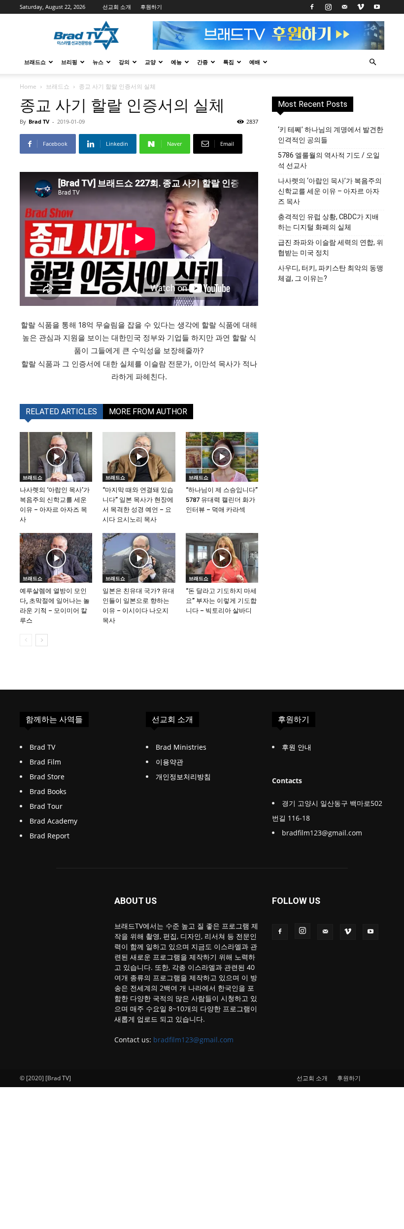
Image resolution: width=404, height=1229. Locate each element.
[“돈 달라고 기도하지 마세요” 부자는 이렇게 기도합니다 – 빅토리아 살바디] (222, 558)
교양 (150, 62)
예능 (176, 62)
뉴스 (98, 62)
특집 (228, 62)
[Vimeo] (360, 7)
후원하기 (151, 6)
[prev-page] (26, 640)
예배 (254, 62)
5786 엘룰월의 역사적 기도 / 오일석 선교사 (329, 160)
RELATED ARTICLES (61, 411)
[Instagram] (328, 7)
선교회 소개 (116, 6)
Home (28, 86)
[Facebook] (311, 7)
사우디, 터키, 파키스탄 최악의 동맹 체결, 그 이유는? (330, 273)
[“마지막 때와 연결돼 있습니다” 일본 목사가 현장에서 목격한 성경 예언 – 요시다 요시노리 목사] (138, 457)
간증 (202, 62)
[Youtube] (377, 7)
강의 (124, 62)
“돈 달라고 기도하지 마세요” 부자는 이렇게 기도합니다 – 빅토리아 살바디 (221, 600)
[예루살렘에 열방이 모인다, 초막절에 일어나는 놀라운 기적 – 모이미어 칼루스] (56, 558)
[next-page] (41, 640)
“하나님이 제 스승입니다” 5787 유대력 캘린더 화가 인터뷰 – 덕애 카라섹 (222, 499)
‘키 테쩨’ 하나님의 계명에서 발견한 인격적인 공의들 (330, 135)
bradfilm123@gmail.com (193, 1039)
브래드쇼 (35, 62)
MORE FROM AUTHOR (148, 411)
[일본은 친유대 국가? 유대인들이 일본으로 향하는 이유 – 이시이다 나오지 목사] (138, 558)
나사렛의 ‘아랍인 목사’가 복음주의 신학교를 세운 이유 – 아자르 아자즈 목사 (330, 191)
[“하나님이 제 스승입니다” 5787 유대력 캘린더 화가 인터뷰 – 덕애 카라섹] (222, 457)
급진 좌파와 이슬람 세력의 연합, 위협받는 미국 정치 (330, 247)
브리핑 (69, 62)
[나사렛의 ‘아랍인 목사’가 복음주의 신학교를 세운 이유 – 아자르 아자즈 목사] (56, 457)
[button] (372, 62)
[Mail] (344, 7)
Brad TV (39, 121)
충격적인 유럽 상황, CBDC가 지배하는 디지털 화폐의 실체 (328, 222)
